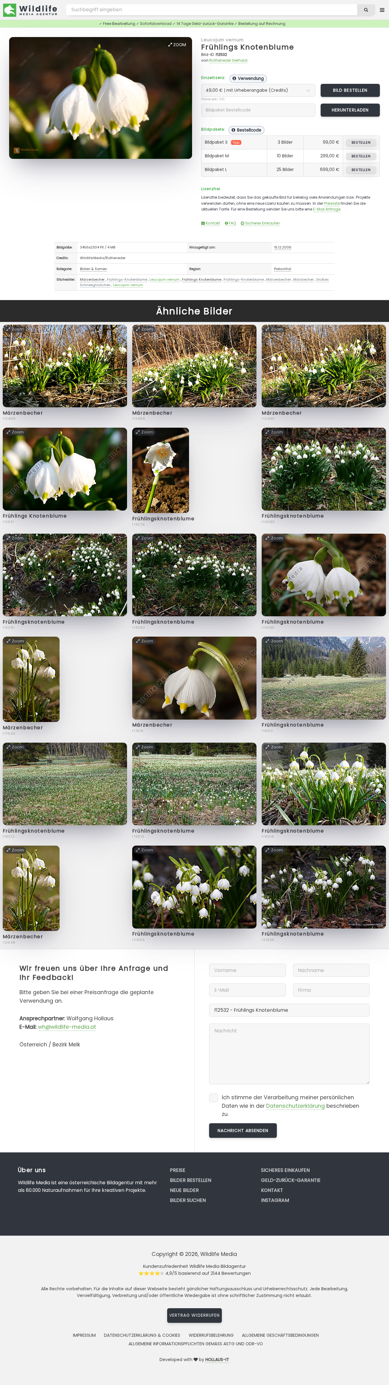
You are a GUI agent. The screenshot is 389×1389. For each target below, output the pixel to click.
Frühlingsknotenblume (163, 518)
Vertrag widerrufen (194, 1315)
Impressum (84, 1335)
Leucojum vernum (222, 40)
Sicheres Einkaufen (262, 223)
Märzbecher (303, 279)
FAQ (232, 223)
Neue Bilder (184, 1190)
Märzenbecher (92, 279)
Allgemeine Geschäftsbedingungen (280, 1335)
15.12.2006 (282, 247)
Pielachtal (282, 268)
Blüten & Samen (93, 268)
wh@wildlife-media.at (67, 1027)
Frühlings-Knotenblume (127, 279)
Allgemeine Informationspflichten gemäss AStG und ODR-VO (196, 1344)
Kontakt (212, 223)
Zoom (179, 45)
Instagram (275, 1200)
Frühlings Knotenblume (247, 47)
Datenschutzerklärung (295, 1106)
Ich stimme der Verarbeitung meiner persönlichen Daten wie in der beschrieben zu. (290, 1106)
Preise (177, 1170)
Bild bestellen (350, 90)
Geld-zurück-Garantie (291, 1180)
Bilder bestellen (190, 1180)
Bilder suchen (188, 1200)
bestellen (361, 142)
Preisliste (332, 203)
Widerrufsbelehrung (211, 1335)
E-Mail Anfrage (326, 209)
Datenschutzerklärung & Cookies (142, 1335)
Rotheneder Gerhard (228, 60)
